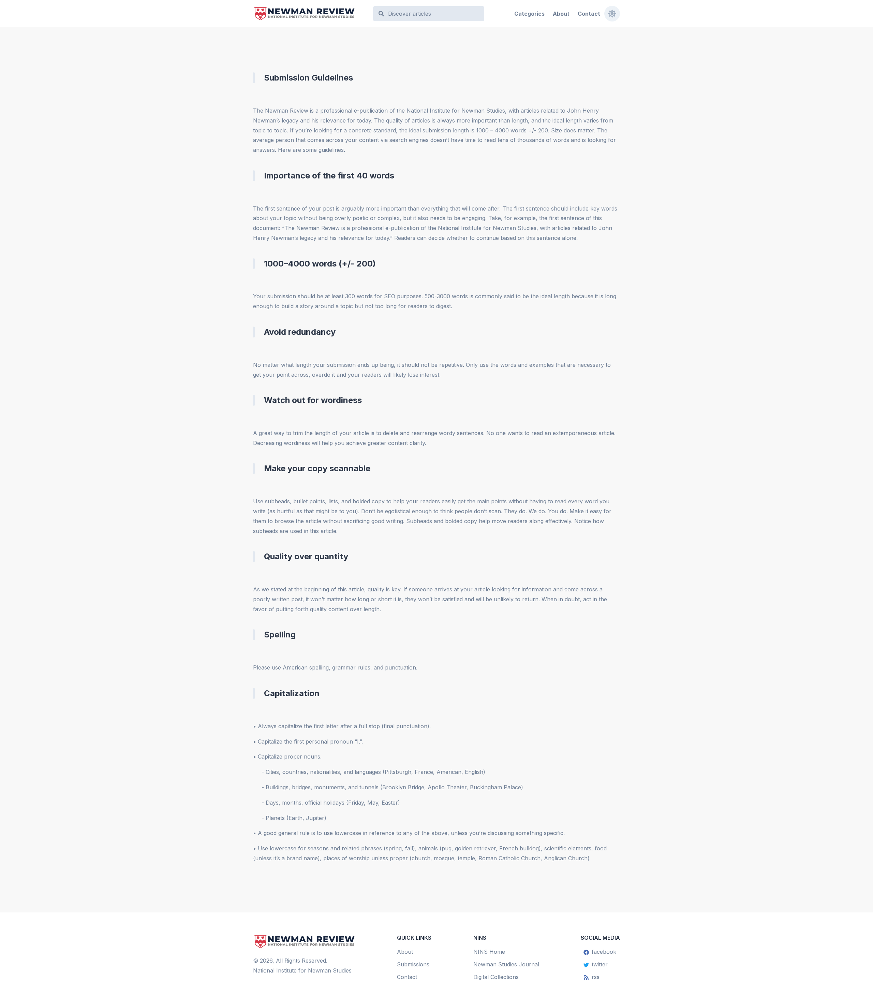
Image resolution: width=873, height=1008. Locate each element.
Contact (589, 13)
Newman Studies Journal (506, 964)
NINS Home (489, 951)
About (561, 13)
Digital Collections (496, 977)
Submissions (413, 964)
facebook (604, 951)
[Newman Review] (310, 13)
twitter (600, 964)
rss (596, 977)
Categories (529, 13)
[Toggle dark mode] (612, 13)
